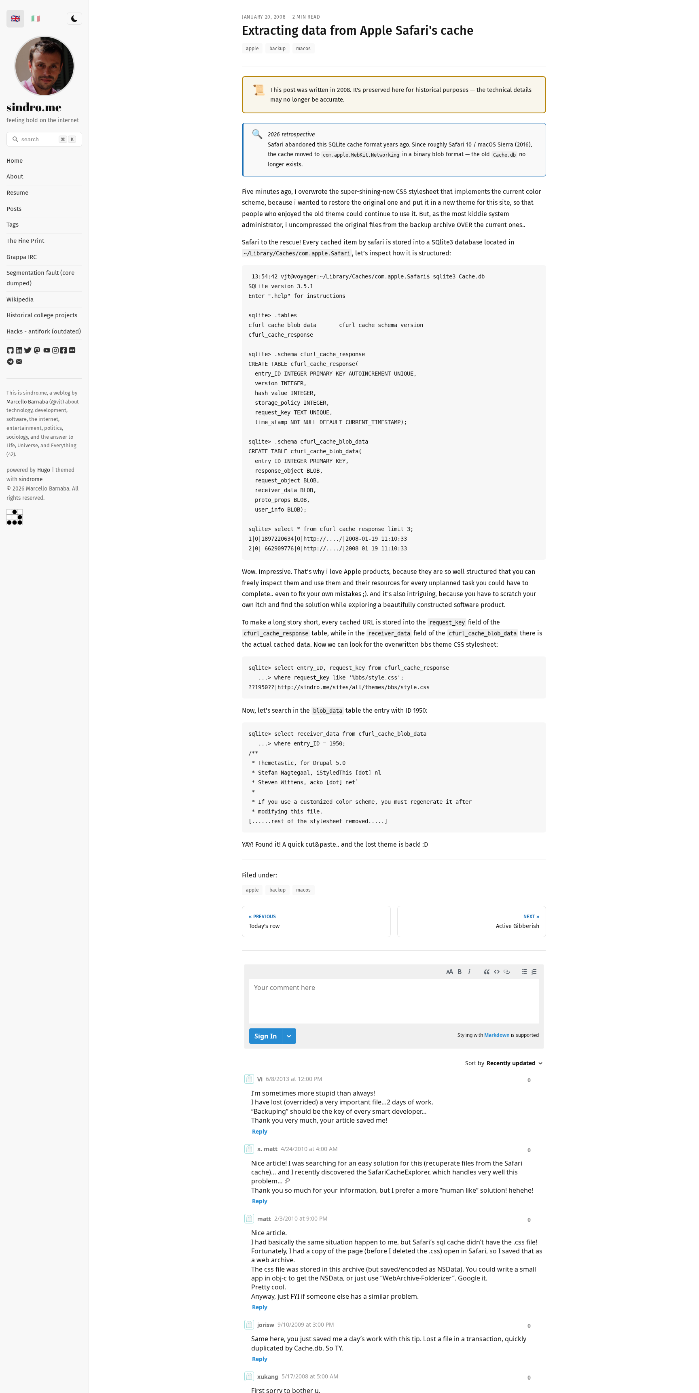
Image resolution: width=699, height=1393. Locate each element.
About (14, 176)
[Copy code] (541, 270)
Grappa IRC (21, 257)
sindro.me (33, 107)
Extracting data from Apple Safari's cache (358, 30)
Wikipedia (20, 299)
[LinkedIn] (20, 352)
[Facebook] (64, 352)
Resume (17, 192)
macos (303, 48)
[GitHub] (11, 352)
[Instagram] (56, 352)
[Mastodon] (37, 352)
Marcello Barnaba (27, 402)
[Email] (19, 363)
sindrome (30, 479)
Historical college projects (41, 315)
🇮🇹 (35, 18)
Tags (12, 224)
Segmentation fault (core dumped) (40, 278)
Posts (13, 208)
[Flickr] (72, 352)
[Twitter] (28, 352)
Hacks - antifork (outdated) (43, 331)
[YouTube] (47, 352)
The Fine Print (25, 240)
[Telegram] (11, 363)
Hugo (43, 470)
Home (14, 160)
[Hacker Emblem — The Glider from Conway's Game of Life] (44, 517)
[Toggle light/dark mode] (74, 19)
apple (252, 48)
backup (277, 48)
